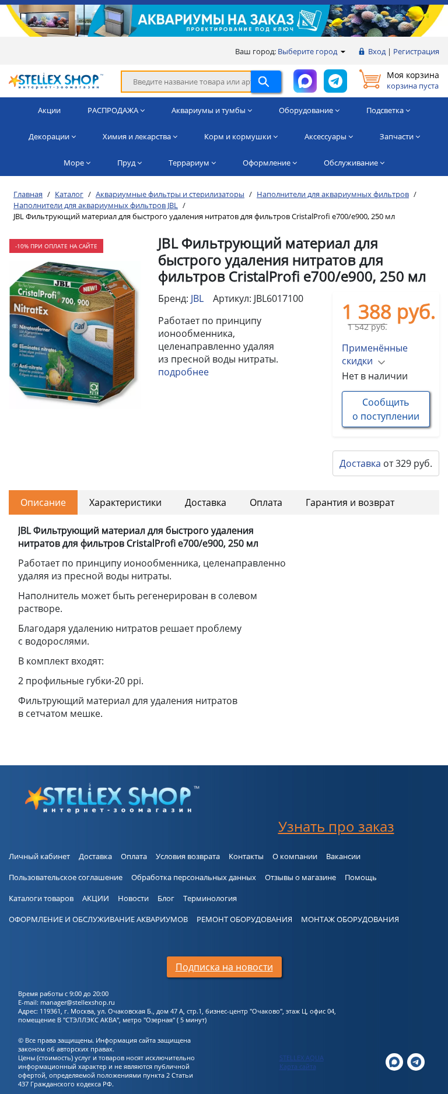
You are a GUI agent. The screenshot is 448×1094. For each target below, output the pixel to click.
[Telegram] (416, 1061)
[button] (70, 398)
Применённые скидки (375, 354)
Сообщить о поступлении (385, 409)
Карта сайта (297, 1066)
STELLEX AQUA (301, 1057)
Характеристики (125, 502)
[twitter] (394, 1061)
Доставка (360, 463)
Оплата (266, 502)
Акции (49, 110)
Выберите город (308, 51)
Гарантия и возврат (350, 502)
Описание (43, 502)
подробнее (183, 371)
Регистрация (416, 51)
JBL (197, 298)
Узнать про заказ (336, 826)
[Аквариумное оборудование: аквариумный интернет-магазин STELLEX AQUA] (56, 80)
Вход (377, 51)
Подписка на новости (224, 967)
